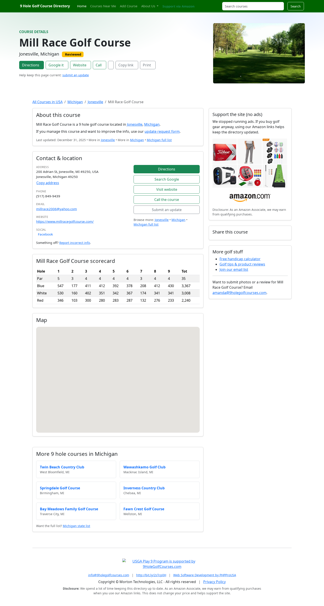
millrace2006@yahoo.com (56, 209)
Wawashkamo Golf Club (144, 467)
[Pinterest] (207, 3)
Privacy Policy (214, 581)
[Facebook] (111, 65)
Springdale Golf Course (60, 488)
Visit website (166, 189)
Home (81, 6)
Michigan (75, 101)
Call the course (166, 199)
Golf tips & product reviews (242, 264)
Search (295, 6)
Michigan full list (159, 140)
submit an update (75, 75)
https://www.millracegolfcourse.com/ (65, 221)
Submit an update (167, 209)
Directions (30, 65)
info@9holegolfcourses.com (108, 575)
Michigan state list (76, 526)
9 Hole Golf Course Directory (45, 6)
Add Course (128, 6)
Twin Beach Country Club (62, 467)
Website (79, 65)
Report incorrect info (74, 243)
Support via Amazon (178, 6)
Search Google (167, 179)
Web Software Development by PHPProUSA (204, 575)
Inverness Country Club (144, 488)
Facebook (45, 234)
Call (99, 65)
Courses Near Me (103, 6)
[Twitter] (199, 3)
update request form (162, 131)
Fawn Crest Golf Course (143, 509)
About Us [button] (148, 6)
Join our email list (234, 269)
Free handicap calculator (240, 258)
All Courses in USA (47, 101)
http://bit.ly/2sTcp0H (151, 575)
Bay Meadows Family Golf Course (69, 509)
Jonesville (95, 101)
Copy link (126, 65)
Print (147, 65)
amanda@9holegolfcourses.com (239, 292)
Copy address (47, 182)
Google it (56, 65)
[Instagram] (203, 3)
